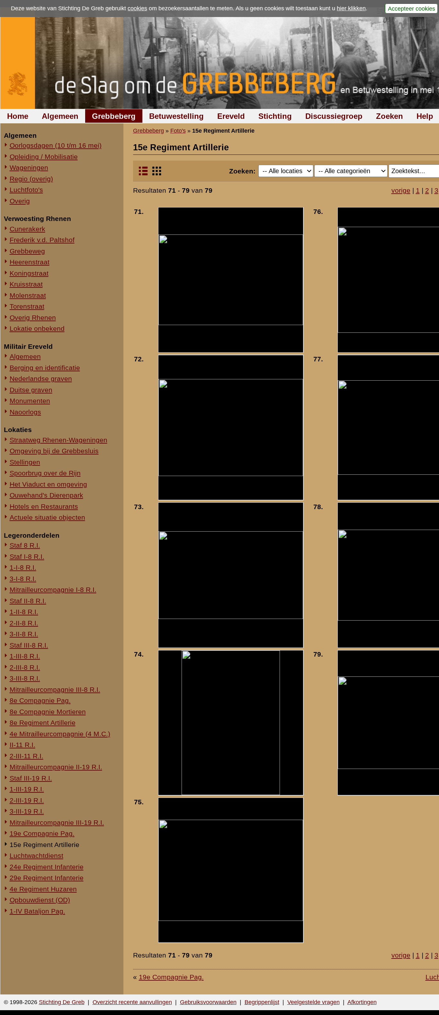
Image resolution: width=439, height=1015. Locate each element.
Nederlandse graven (41, 378)
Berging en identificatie (45, 367)
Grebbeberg (114, 116)
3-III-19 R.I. (27, 811)
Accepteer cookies (411, 8)
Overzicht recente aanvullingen (132, 1002)
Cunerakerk (27, 229)
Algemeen (60, 116)
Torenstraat (27, 306)
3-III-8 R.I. (25, 678)
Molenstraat (28, 295)
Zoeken (389, 116)
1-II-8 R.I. (24, 611)
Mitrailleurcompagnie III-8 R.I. (55, 689)
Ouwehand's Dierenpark (46, 495)
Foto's (178, 131)
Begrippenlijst (262, 1002)
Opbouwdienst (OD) (40, 900)
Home (17, 116)
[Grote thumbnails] (156, 173)
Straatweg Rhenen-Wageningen (58, 440)
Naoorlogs (25, 412)
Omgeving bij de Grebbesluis (54, 451)
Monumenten (30, 400)
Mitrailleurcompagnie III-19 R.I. (57, 822)
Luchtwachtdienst (36, 855)
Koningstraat (29, 273)
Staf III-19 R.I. (31, 778)
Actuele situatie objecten (47, 517)
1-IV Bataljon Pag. (37, 911)
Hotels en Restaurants (44, 506)
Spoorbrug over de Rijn (45, 473)
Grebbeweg (27, 251)
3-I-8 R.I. (23, 578)
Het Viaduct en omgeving (48, 484)
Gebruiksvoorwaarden (208, 1002)
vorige (400, 190)
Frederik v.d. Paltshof (42, 239)
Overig (20, 201)
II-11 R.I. (22, 744)
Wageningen (29, 167)
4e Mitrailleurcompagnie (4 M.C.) (60, 733)
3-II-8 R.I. (24, 634)
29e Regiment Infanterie (47, 877)
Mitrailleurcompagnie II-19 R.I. (56, 767)
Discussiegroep (334, 116)
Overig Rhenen (33, 317)
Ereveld (231, 116)
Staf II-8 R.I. (28, 601)
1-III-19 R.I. (27, 789)
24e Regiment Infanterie (47, 866)
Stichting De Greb (62, 1002)
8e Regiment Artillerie (43, 722)
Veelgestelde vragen (313, 1002)
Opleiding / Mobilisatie (44, 156)
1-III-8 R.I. (25, 656)
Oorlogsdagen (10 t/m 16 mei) (56, 145)
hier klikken (351, 8)
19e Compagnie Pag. (42, 833)
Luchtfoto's (26, 189)
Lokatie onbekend (37, 328)
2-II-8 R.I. (24, 623)
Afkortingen (362, 1002)
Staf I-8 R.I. (27, 556)
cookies (137, 8)
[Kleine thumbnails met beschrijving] (143, 173)
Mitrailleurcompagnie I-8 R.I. (53, 589)
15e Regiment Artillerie (44, 844)
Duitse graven (31, 389)
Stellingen (25, 462)
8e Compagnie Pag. (40, 700)
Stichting (275, 116)
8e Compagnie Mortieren (48, 711)
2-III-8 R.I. (25, 667)
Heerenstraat (29, 262)
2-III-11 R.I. (26, 756)
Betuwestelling (176, 116)
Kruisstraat (26, 284)
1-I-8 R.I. (23, 567)
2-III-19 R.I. (27, 800)
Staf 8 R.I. (25, 545)
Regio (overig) (31, 178)
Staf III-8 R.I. (29, 645)
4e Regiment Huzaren (43, 889)
